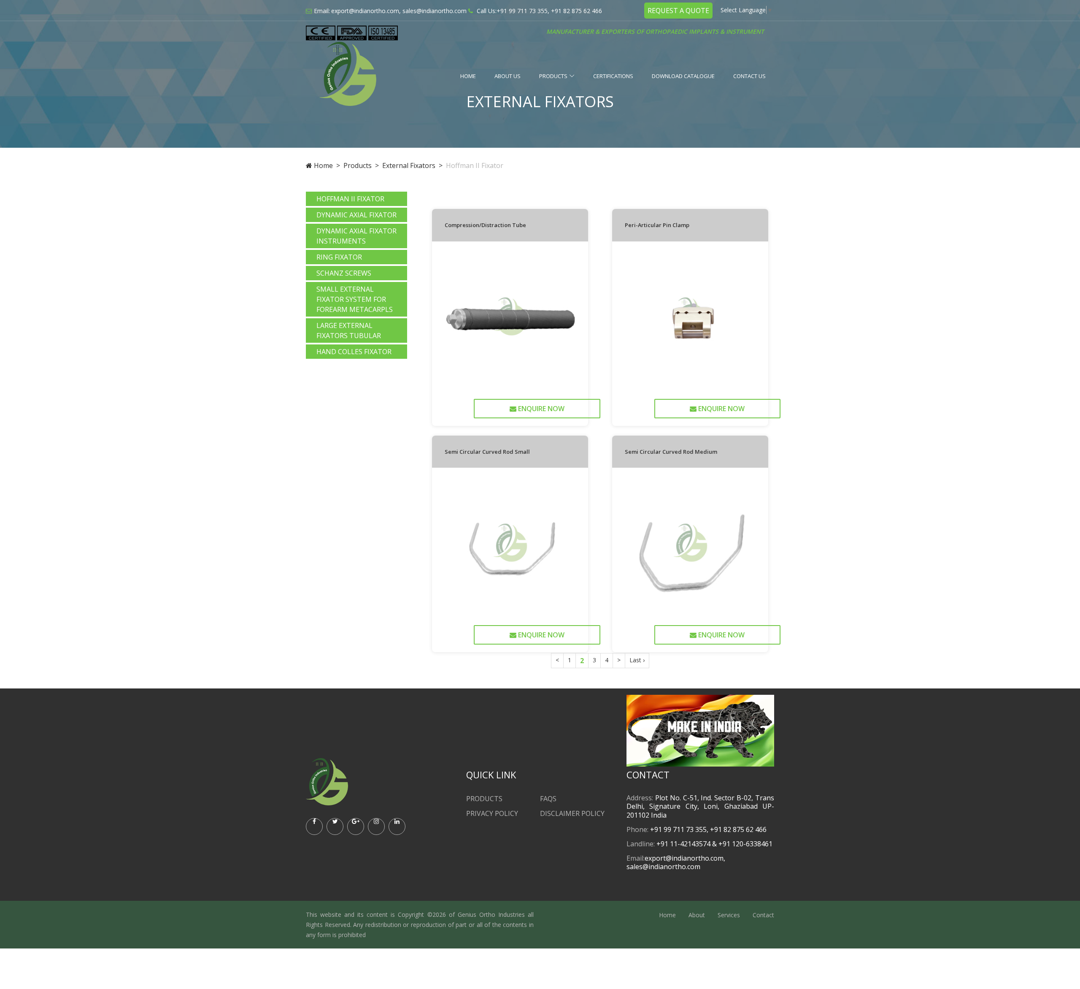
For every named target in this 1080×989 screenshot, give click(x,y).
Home (468, 76)
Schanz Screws (343, 273)
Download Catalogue (683, 76)
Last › (637, 660)
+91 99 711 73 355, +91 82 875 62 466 (549, 11)
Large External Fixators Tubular (348, 330)
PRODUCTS (484, 798)
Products (553, 76)
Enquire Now (540, 408)
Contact (763, 915)
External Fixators (408, 165)
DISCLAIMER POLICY (572, 813)
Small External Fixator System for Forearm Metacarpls (354, 299)
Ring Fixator (339, 257)
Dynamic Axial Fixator (356, 214)
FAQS (548, 798)
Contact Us (749, 76)
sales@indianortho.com (434, 11)
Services (729, 915)
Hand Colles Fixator (354, 351)
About (696, 915)
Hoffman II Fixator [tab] (350, 198)
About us (507, 76)
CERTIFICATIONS (613, 76)
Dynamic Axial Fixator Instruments (356, 236)
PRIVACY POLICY (492, 813)
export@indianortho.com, (366, 11)
